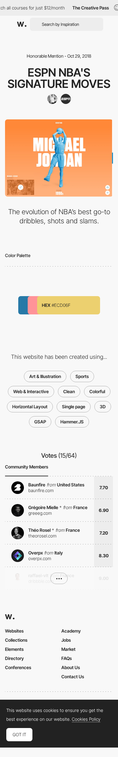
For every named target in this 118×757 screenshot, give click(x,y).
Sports (82, 376)
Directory (14, 658)
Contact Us (72, 676)
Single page (73, 406)
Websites (14, 631)
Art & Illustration (45, 376)
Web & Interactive (31, 391)
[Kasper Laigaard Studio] (52, 99)
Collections (16, 640)
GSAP (40, 421)
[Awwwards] (21, 24)
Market (68, 649)
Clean (69, 391)
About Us (70, 667)
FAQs (66, 658)
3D (103, 406)
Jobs (66, 640)
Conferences (18, 667)
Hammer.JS (72, 421)
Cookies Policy (86, 719)
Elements (14, 649)
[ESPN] (66, 99)
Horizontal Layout (30, 406)
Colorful (97, 391)
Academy (71, 631)
